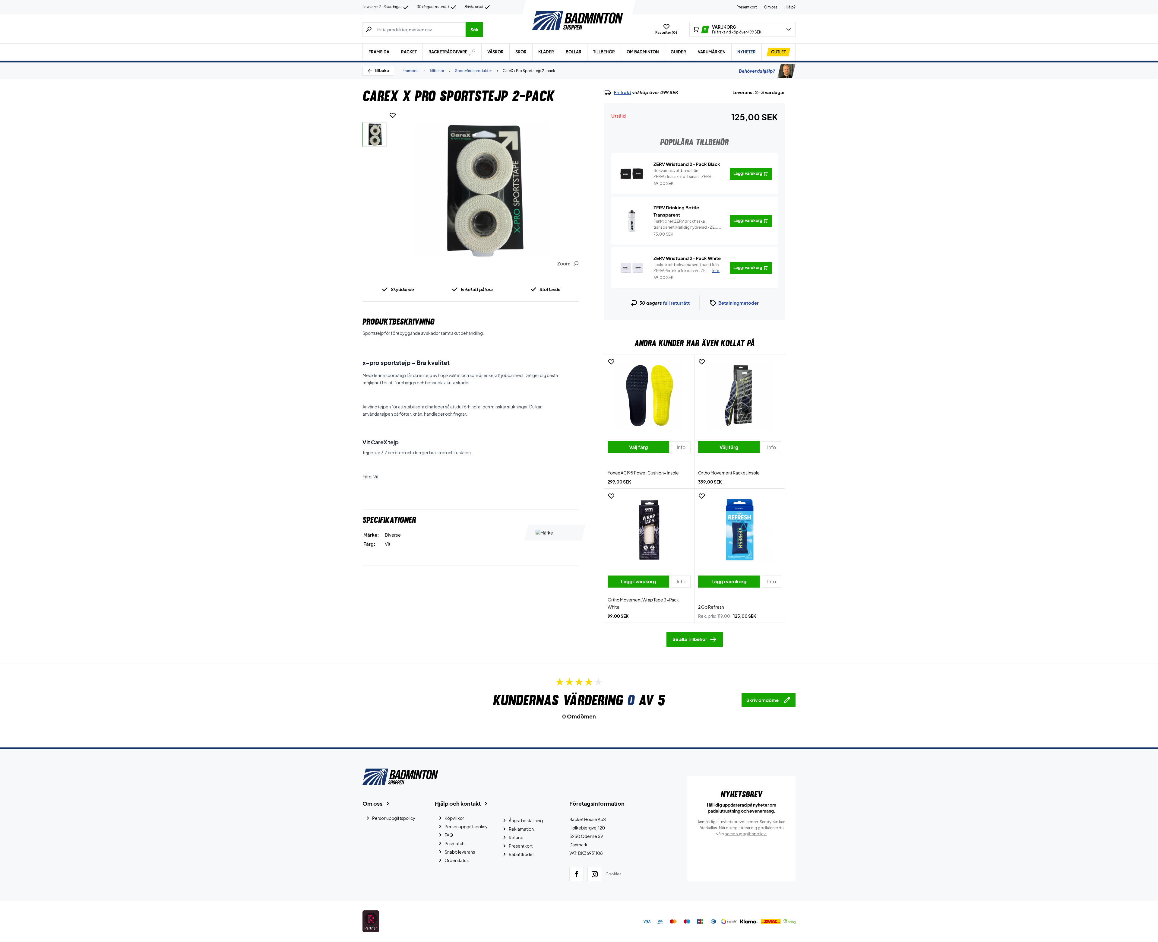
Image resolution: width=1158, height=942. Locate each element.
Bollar (573, 51)
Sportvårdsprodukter (473, 70)
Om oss (770, 7)
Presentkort (746, 7)
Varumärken (712, 51)
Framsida (379, 51)
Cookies (614, 873)
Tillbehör (604, 51)
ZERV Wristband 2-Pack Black (686, 164)
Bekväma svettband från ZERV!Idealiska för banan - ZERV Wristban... (682, 173)
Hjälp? (790, 7)
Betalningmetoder (738, 303)
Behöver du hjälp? (757, 71)
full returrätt (676, 303)
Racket (409, 51)
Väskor (495, 51)
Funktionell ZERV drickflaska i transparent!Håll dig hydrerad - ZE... (685, 224)
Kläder (546, 51)
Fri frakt (622, 92)
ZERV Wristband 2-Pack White (687, 258)
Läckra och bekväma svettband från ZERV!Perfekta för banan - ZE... (686, 267)
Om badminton (643, 51)
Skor (521, 51)
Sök (474, 29)
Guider (678, 51)
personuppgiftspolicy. (745, 833)
